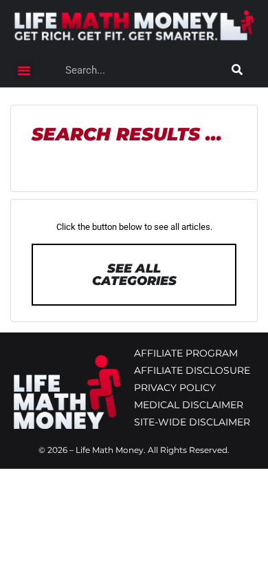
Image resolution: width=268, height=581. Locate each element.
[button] (24, 70)
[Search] (237, 70)
